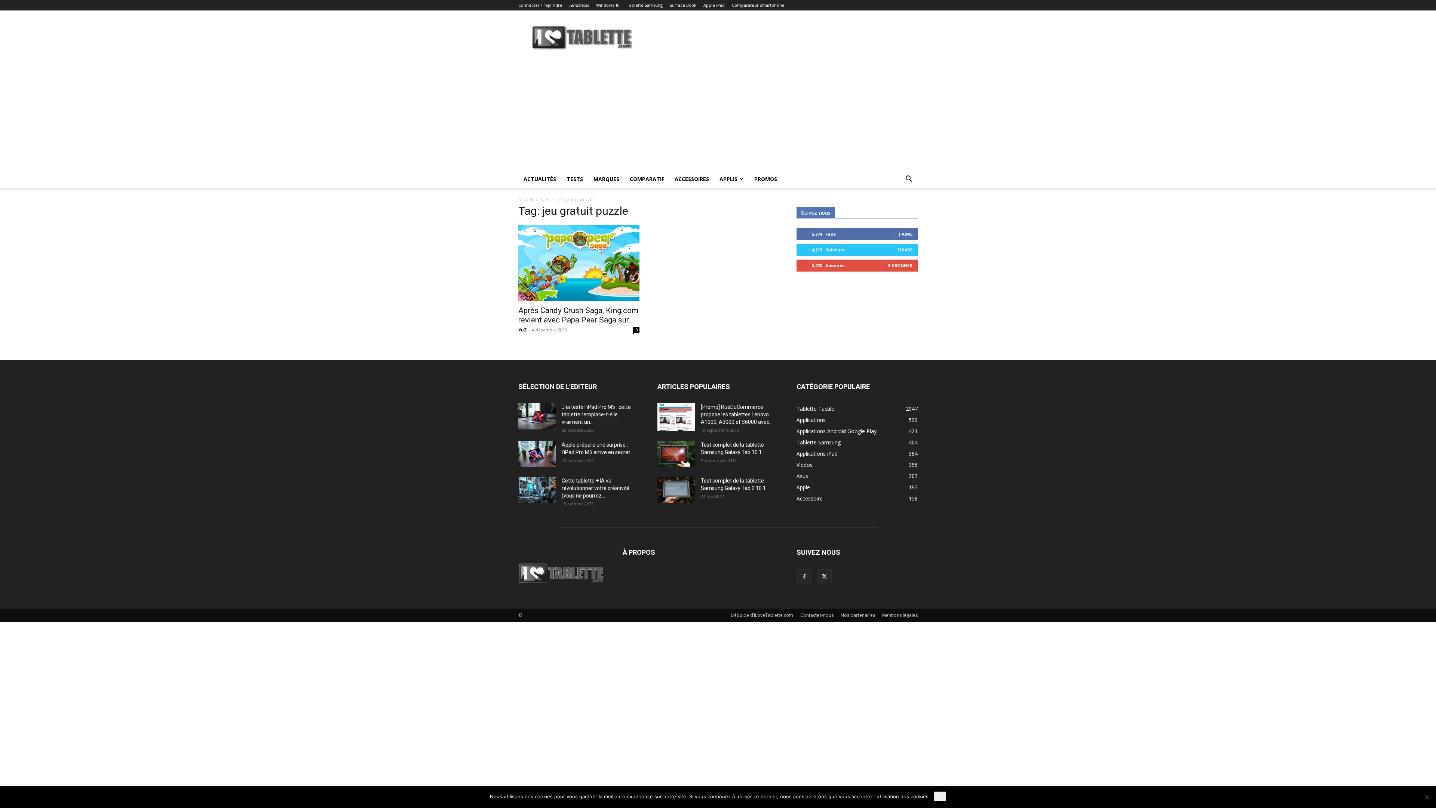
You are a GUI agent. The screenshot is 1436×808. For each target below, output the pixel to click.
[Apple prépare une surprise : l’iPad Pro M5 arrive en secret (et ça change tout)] (537, 454)
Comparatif (647, 179)
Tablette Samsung (645, 5)
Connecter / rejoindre (540, 5)
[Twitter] (824, 576)
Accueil (525, 199)
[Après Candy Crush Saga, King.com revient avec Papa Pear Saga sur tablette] (578, 263)
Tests (575, 179)
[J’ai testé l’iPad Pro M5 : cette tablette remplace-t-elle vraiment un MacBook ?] (537, 416)
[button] (909, 179)
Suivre (904, 249)
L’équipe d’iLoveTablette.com (762, 615)
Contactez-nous (817, 615)
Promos (765, 179)
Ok (940, 796)
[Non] (1426, 797)
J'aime (905, 234)
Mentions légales (900, 615)
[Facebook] (804, 576)
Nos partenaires (858, 615)
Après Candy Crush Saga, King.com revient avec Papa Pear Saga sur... (578, 315)
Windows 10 (608, 5)
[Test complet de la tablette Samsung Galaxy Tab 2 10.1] (676, 490)
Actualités (540, 179)
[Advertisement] (718, 114)
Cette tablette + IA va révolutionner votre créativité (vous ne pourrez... (596, 488)
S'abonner (900, 265)
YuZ (522, 330)
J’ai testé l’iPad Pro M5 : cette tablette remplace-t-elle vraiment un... (596, 414)
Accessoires (692, 179)
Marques (606, 179)
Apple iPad (714, 5)
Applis (728, 179)
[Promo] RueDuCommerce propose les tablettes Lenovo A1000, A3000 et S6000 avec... (737, 414)
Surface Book (683, 5)
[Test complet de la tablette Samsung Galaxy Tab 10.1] (676, 454)
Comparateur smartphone (758, 5)
